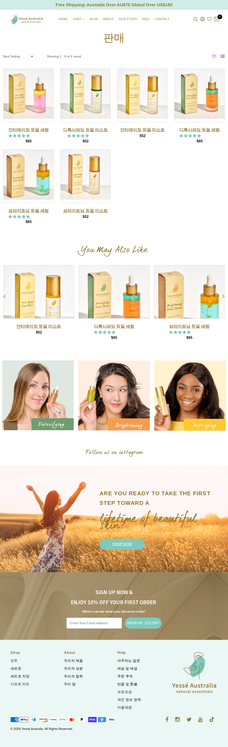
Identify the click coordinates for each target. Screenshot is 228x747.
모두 (14, 661)
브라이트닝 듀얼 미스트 (85, 210)
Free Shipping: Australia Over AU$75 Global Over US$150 (114, 4)
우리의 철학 (73, 676)
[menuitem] (63, 19)
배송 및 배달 (127, 668)
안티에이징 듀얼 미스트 (142, 129)
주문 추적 (125, 676)
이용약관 (124, 707)
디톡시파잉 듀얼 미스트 (85, 129)
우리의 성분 (73, 668)
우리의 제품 (73, 661)
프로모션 (124, 692)
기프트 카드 (20, 684)
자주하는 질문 (128, 661)
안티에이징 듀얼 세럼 (28, 129)
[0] (216, 19)
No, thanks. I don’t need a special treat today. (93, 424)
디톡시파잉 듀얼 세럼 (199, 129)
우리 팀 (70, 684)
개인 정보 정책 (129, 700)
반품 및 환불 (127, 684)
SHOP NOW (122, 544)
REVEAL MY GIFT (93, 412)
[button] (19, 136)
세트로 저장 (20, 676)
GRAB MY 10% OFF (143, 623)
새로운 (15, 668)
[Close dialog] (218, 319)
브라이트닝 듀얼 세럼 (28, 210)
